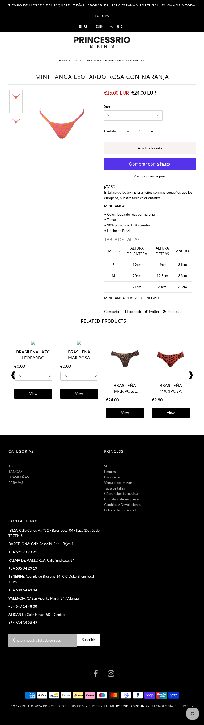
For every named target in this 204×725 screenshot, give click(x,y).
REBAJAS (15, 483)
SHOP (108, 466)
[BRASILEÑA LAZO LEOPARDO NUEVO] (33, 343)
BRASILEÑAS (18, 477)
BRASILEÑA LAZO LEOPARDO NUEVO (33, 357)
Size (107, 106)
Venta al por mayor (118, 483)
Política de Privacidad (120, 510)
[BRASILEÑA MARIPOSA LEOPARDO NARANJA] (171, 377)
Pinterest (173, 311)
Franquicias (112, 477)
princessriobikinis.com (64, 706)
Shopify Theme (102, 706)
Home (63, 60)
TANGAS (15, 471)
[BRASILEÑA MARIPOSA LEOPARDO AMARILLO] (79, 343)
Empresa (110, 471)
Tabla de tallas (114, 488)
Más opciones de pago (149, 176)
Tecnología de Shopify (173, 706)
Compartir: (112, 311)
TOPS (12, 466)
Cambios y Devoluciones (122, 504)
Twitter (153, 311)
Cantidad (110, 131)
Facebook (133, 311)
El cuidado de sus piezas (122, 499)
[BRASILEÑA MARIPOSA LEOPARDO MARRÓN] (125, 377)
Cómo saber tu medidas (121, 493)
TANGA (76, 60)
